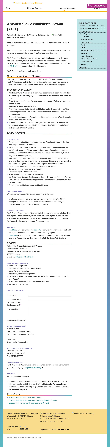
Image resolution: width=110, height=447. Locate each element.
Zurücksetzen (22, 320)
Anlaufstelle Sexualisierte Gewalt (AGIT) (92, 25)
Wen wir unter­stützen (87, 31)
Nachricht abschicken (12, 320)
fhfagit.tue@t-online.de (25, 257)
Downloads (83, 67)
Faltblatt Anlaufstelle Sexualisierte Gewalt (25, 398)
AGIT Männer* (15, 66)
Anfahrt (83, 64)
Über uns (98, 8)
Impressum (45, 429)
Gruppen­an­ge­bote (87, 39)
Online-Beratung (86, 61)
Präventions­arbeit (86, 42)
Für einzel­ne (85, 37)
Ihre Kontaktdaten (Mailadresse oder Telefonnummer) (14, 302)
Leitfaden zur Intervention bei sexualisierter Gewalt (29, 403)
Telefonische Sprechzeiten (89, 59)
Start (8, 8)
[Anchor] (19, 29)
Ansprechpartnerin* (87, 56)
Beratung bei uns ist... (88, 50)
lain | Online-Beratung (32, 368)
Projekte (83, 45)
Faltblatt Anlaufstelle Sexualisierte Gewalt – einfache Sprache (33, 400)
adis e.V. (37, 230)
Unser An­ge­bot (85, 34)
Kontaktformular (86, 53)
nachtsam (13, 230)
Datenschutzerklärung (60, 429)
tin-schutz (13, 235)
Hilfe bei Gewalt (34, 8)
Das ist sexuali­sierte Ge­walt (89, 28)
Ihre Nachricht (13, 309)
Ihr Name (11, 296)
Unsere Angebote (67, 8)
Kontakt (82, 48)
